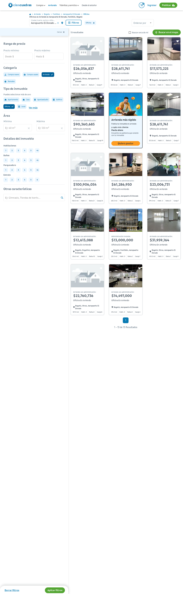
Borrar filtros (12, 590)
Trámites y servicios (68, 5)
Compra (40, 5)
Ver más (33, 108)
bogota (47, 14)
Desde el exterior (89, 5)
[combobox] (142, 23)
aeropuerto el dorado (71, 14)
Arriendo (52, 5)
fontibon (56, 14)
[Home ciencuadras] (20, 5)
